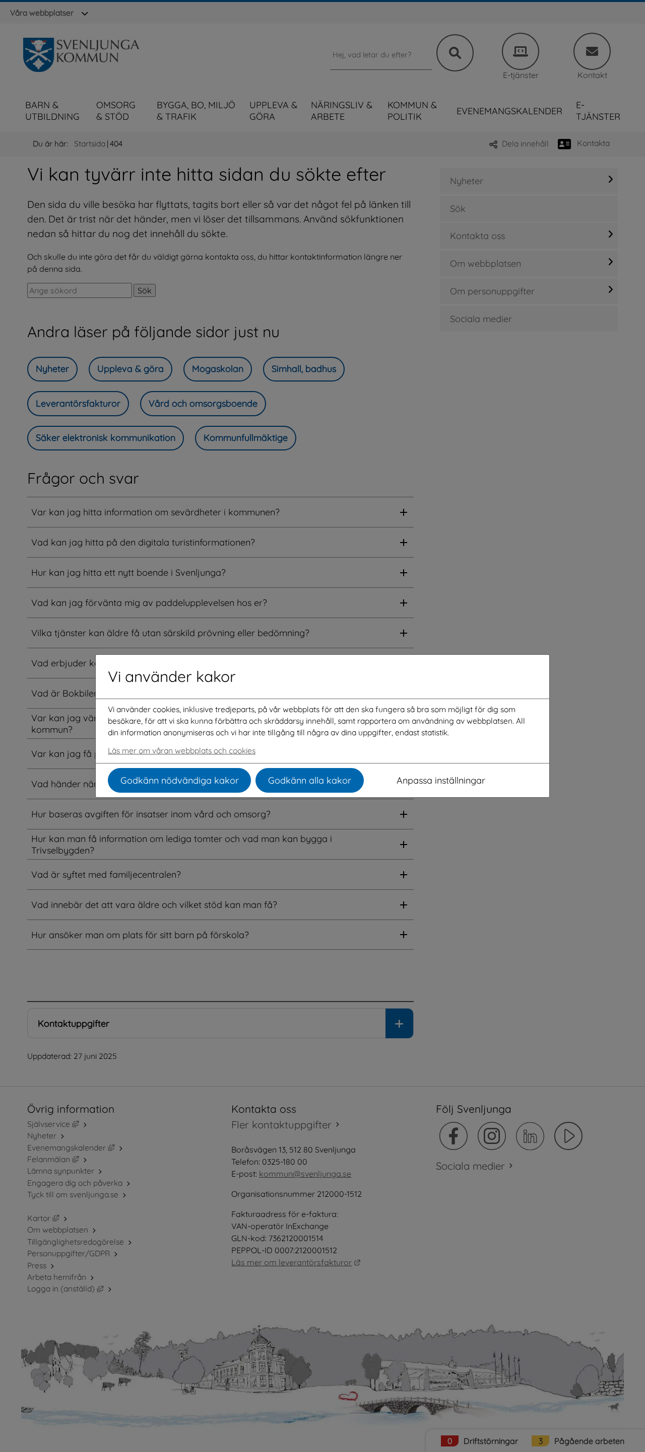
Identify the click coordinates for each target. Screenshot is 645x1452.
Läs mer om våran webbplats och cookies (181, 750)
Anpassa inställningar (441, 780)
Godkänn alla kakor (309, 780)
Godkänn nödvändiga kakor (179, 780)
